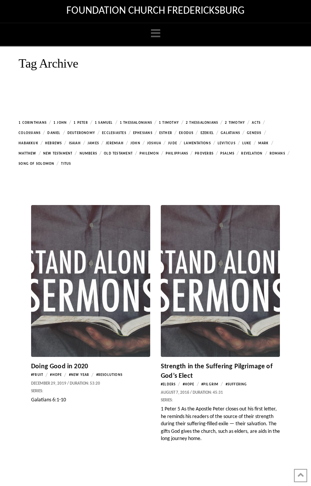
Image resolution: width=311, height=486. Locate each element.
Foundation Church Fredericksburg (155, 11)
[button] (155, 34)
